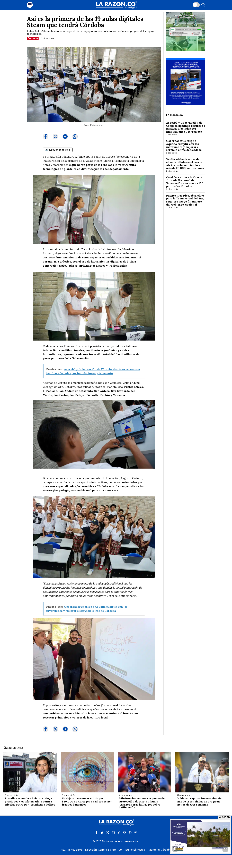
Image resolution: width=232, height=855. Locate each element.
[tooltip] (45, 136)
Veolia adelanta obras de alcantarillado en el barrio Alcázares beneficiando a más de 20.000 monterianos (185, 164)
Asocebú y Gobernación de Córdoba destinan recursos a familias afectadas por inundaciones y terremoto (185, 127)
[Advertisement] (185, 267)
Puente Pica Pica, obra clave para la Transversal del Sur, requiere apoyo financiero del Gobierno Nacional (185, 200)
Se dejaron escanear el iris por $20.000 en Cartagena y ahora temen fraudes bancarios (87, 801)
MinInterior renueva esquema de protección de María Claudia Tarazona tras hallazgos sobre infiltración (142, 803)
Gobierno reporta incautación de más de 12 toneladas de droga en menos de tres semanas (198, 801)
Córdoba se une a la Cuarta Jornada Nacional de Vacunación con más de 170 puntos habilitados (184, 182)
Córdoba (33, 38)
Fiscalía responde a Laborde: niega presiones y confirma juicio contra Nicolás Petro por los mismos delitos (30, 801)
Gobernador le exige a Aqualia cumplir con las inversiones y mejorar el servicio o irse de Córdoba (184, 145)
